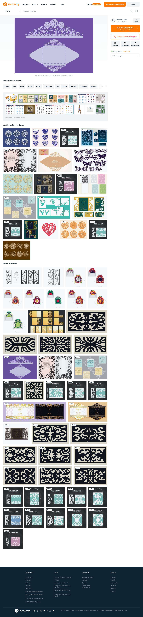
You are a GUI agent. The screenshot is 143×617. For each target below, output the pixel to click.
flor (14, 86)
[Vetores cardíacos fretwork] (45, 137)
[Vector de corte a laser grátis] (16, 250)
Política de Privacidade (106, 611)
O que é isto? (126, 51)
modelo (93, 86)
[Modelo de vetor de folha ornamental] (20, 160)
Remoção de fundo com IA (34, 599)
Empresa (28, 586)
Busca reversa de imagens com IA (34, 595)
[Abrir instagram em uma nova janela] (37, 611)
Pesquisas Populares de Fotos (62, 591)
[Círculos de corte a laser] (18, 184)
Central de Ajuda (87, 577)
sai (58, 86)
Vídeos (43, 4)
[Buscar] (131, 11)
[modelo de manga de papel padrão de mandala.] (75, 277)
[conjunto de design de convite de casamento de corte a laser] (89, 207)
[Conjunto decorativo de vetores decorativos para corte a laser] (16, 137)
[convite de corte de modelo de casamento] (16, 433)
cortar (38, 86)
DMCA (57, 580)
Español (113, 580)
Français (113, 588)
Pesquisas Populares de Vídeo (62, 595)
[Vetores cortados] (53, 207)
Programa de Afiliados (62, 583)
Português (114, 583)
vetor (22, 86)
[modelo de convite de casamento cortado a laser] (44, 184)
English (113, 577)
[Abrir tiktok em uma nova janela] (47, 611)
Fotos (34, 4)
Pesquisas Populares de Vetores (62, 586)
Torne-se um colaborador (86, 586)
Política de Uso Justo (121, 611)
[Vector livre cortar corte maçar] (55, 160)
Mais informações (117, 56)
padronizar (48, 86)
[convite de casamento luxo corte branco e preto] (34, 412)
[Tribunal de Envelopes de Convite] (20, 367)
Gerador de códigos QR (33, 601)
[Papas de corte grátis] (90, 160)
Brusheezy (29, 577)
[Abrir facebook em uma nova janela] (34, 611)
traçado (73, 86)
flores (7, 86)
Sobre (84, 583)
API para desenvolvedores (34, 591)
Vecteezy (28, 580)
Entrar (133, 4)
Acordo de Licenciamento (63, 577)
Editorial (53, 4)
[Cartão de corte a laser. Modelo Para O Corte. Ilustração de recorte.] (66, 184)
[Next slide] (104, 86)
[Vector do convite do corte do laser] (94, 137)
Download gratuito (125, 29)
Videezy (28, 583)
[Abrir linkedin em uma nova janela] (41, 611)
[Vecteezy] (11, 4)
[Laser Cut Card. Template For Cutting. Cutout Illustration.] (13, 518)
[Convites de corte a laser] (19, 207)
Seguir (136, 21)
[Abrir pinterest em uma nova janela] (44, 611)
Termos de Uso (94, 611)
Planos (89, 4)
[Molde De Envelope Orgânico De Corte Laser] (92, 184)
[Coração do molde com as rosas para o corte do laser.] (49, 229)
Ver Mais (100, 109)
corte (30, 86)
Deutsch (113, 586)
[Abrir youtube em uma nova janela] (53, 611)
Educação (29, 588)
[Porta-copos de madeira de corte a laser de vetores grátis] (73, 229)
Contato (84, 580)
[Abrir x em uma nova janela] (50, 611)
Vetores (25, 4)
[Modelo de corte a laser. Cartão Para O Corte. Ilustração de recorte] (69, 137)
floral (65, 86)
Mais (62, 4)
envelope (84, 86)
